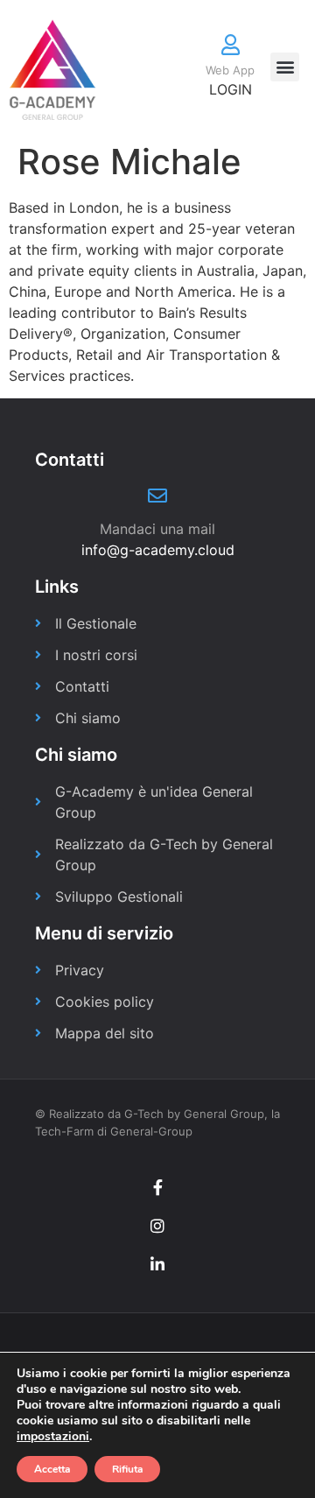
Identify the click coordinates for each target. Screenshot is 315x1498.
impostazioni (53, 1437)
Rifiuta (127, 1469)
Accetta (52, 1469)
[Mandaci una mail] (157, 495)
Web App (230, 70)
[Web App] (230, 44)
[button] (284, 67)
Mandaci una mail (157, 529)
